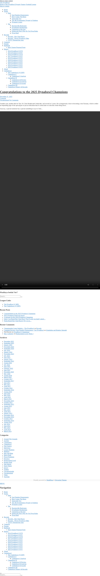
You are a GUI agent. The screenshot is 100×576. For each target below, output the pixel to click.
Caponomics (8, 442)
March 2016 (7, 399)
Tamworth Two (16, 18)
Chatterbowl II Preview (19, 80)
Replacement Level (10, 460)
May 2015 (7, 410)
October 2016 (8, 388)
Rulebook (7, 45)
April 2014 (7, 429)
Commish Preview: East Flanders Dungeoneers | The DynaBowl (24, 330)
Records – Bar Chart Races (16, 36)
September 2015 (9, 404)
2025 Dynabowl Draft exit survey (14, 315)
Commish (3, 98)
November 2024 (9, 347)
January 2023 (8, 359)
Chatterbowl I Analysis (19, 76)
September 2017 (9, 381)
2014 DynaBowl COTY (15, 51)
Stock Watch (8, 466)
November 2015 (9, 401)
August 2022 (8, 363)
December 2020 (9, 372)
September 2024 (9, 348)
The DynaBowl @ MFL (11, 304)
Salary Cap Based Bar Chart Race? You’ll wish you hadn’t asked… (25, 319)
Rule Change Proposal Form (16, 47)
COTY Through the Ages (16, 40)
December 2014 (9, 415)
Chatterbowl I (12, 74)
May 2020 (7, 374)
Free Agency (8, 446)
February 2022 (8, 368)
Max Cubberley (9, 334)
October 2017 (8, 379)
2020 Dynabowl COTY (15, 60)
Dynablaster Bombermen (19, 27)
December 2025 (9, 341)
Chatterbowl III (12, 85)
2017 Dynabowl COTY (15, 56)
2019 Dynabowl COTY (15, 58)
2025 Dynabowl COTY (15, 67)
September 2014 (9, 420)
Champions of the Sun (18, 29)
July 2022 (7, 365)
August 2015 (8, 406)
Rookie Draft (8, 462)
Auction (6, 441)
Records (6, 35)
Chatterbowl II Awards (19, 83)
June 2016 (7, 393)
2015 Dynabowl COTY (15, 53)
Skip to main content (6, 1)
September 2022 (9, 361)
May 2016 (7, 395)
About (6, 69)
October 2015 (8, 402)
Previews (7, 459)
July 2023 (7, 356)
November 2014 (9, 417)
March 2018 (7, 377)
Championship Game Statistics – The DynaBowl (19, 328)
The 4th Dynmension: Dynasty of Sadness (25, 20)
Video (6, 475)
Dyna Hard (15, 33)
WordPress (49, 480)
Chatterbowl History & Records (17, 87)
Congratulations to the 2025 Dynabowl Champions (34, 92)
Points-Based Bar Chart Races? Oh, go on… (17, 321)
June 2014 (7, 426)
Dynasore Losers (17, 22)
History (6, 49)
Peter (9, 13)
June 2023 (7, 357)
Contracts (7, 42)
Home (6, 9)
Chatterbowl (8, 71)
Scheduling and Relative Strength (56, 330)
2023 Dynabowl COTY (15, 63)
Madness (6, 451)
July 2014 (7, 424)
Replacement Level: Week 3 (24, 334)
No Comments (13, 100)
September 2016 (9, 390)
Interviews (7, 448)
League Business (9, 450)
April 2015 (7, 411)
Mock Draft (7, 455)
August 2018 (8, 375)
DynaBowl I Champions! (21, 332)
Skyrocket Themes (61, 480)
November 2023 (9, 354)
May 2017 (7, 384)
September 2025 (9, 343)
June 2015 (7, 408)
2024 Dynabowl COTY (15, 65)
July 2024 (7, 350)
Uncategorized (4, 100)
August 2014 (8, 422)
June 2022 (7, 366)
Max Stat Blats (8, 453)
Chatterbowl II (12, 78)
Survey (6, 468)
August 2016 (8, 392)
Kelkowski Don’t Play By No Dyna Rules (25, 31)
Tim (9, 24)
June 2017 (7, 383)
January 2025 (8, 345)
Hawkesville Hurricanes (19, 26)
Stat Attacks (7, 464)
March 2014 (7, 431)
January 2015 (8, 413)
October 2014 (8, 419)
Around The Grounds (10, 439)
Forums (6, 44)
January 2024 (8, 352)
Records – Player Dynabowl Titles (18, 38)
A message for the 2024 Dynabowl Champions (18, 317)
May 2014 (7, 428)
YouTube (7, 477)
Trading (6, 469)
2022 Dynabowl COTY (15, 62)
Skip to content (4, 6)
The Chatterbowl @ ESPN (16, 72)
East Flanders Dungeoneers (20, 15)
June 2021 (7, 370)
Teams (6, 11)
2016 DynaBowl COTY (15, 54)
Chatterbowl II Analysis (19, 81)
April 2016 (7, 397)
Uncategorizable (9, 471)
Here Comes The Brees (19, 17)
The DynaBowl (18, 3)
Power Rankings (9, 457)
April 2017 (7, 386)
